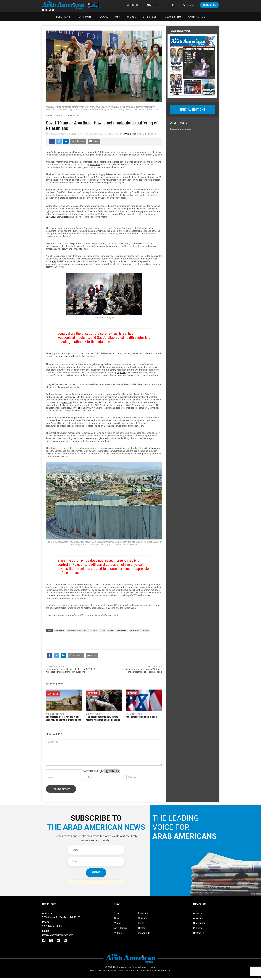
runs (153, 448)
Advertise (153, 4)
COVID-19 (93, 631)
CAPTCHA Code (91, 825)
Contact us (196, 16)
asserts (146, 228)
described (95, 164)
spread (81, 407)
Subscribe (209, 5)
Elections (63, 16)
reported (83, 249)
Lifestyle (149, 16)
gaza (102, 631)
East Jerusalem (53, 216)
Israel (111, 631)
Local (104, 16)
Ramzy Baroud (131, 134)
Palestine (134, 631)
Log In (170, 4)
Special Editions (192, 109)
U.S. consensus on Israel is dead (141, 771)
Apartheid (59, 631)
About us (133, 4)
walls (107, 438)
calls (75, 397)
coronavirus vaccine (76, 631)
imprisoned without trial (71, 356)
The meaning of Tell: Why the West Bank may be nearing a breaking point (63, 773)
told (54, 261)
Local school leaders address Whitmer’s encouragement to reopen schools (142, 724)
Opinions (85, 16)
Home (49, 115)
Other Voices (73, 115)
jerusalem (122, 631)
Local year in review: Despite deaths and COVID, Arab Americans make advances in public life (72, 724)
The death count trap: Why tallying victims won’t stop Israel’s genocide (103, 773)
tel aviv (145, 631)
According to (52, 189)
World (131, 16)
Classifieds (173, 16)
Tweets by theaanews (180, 129)
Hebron (66, 216)
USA (117, 16)
